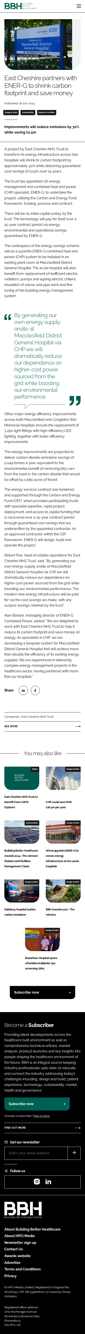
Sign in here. (42, 1116)
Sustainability (28, 112)
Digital (35, 769)
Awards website (17, 1256)
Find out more (15, 1127)
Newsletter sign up (20, 1243)
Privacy (10, 1276)
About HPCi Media (19, 1236)
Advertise (12, 1263)
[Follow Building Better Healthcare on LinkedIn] (48, 1183)
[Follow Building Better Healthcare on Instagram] (36, 1183)
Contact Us (13, 1249)
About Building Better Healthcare (32, 1229)
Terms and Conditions (22, 1269)
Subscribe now (26, 992)
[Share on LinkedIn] (23, 690)
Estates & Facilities (46, 112)
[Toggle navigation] (79, 6)
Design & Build (11, 112)
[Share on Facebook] (35, 690)
